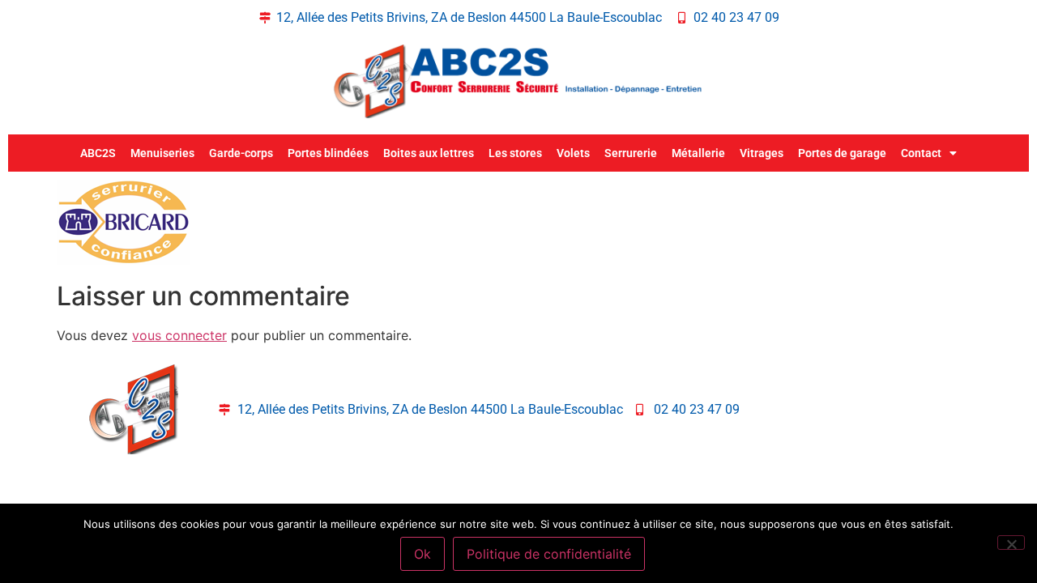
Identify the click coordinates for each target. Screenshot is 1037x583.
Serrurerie (630, 153)
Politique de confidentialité (549, 554)
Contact (921, 153)
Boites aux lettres (428, 153)
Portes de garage (842, 153)
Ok (422, 554)
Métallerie (698, 153)
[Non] (1011, 542)
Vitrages (761, 153)
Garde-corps (241, 153)
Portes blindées (328, 153)
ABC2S (98, 153)
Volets (573, 153)
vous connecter (179, 335)
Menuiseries (162, 153)
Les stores (515, 153)
